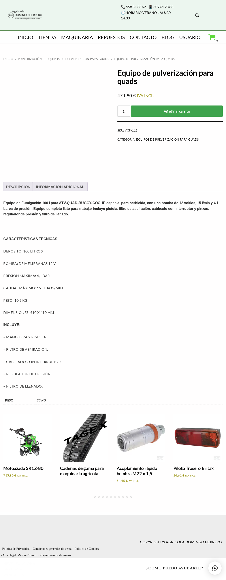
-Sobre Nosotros (28, 555)
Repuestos (111, 37)
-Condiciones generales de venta (52, 548)
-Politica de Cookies (86, 548)
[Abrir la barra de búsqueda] (197, 15)
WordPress (14, 574)
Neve (8, 563)
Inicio (25, 37)
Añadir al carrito (177, 111)
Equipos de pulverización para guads (78, 59)
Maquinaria (77, 37)
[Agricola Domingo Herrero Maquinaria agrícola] (24, 15)
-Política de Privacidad (15, 548)
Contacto (143, 37)
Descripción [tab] (18, 187)
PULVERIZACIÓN (30, 59)
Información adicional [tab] (60, 187)
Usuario (190, 37)
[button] (215, 568)
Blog (168, 37)
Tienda (47, 37)
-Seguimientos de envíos (55, 555)
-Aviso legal (8, 555)
